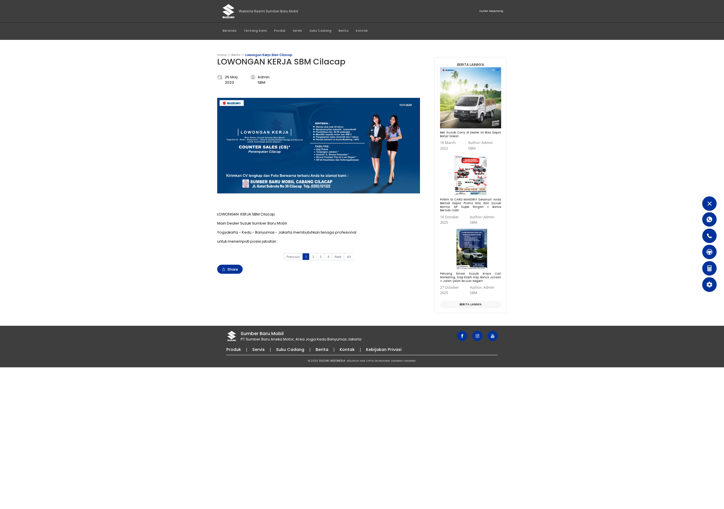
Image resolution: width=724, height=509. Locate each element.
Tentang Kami (255, 30)
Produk (279, 30)
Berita (343, 30)
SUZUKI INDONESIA (332, 361)
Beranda (229, 30)
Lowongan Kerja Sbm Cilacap (268, 55)
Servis (297, 30)
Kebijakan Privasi (384, 349)
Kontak (362, 30)
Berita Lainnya (471, 304)
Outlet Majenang (491, 11)
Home (222, 55)
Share (232, 269)
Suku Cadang (320, 30)
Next (338, 257)
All (349, 257)
